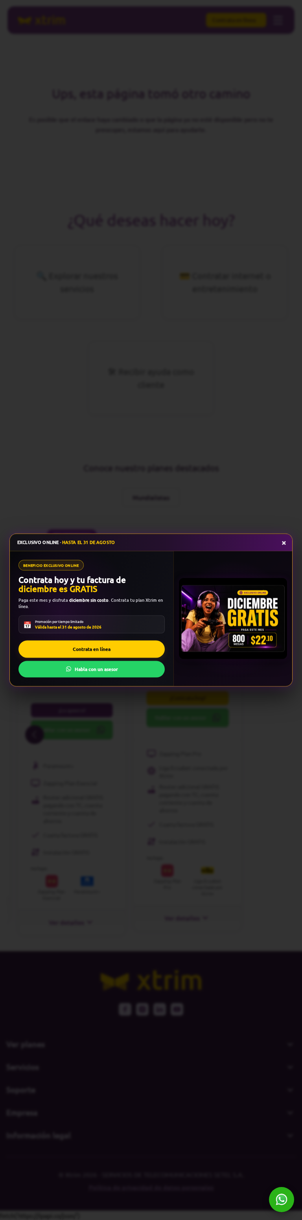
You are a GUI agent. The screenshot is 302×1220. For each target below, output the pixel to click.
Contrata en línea (91, 648)
